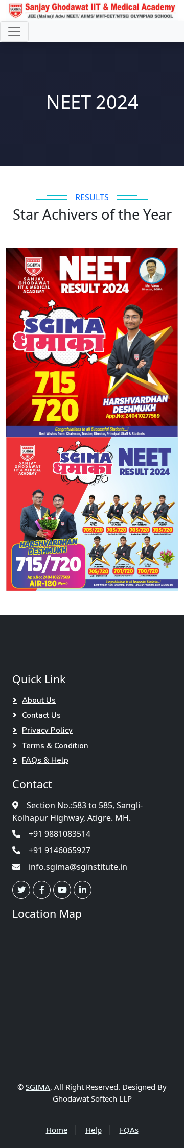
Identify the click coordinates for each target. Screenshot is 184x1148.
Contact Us (41, 715)
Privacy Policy (47, 730)
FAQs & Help (45, 760)
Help (93, 1130)
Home (56, 1130)
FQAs (129, 1130)
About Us (39, 700)
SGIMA (38, 1087)
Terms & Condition (55, 745)
